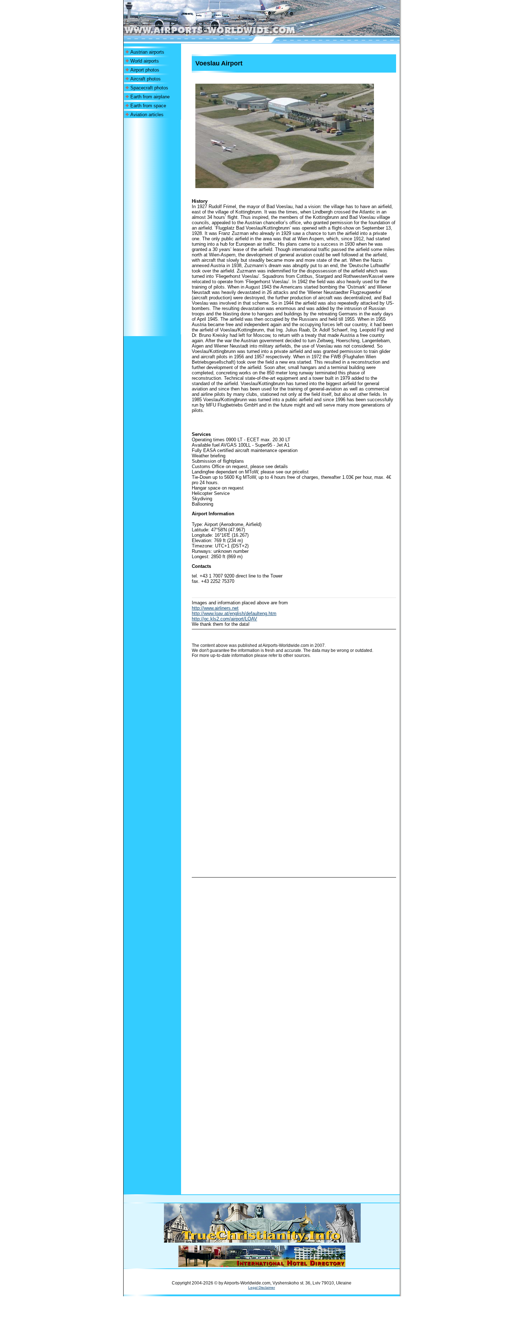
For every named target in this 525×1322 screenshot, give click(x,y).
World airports (144, 61)
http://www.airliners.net (215, 608)
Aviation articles (147, 114)
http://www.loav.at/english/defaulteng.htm (234, 613)
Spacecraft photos (149, 87)
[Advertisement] (152, 227)
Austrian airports (147, 52)
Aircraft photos (145, 79)
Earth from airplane (150, 96)
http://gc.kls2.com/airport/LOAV (224, 618)
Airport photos (144, 70)
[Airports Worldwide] (226, 34)
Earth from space (148, 105)
